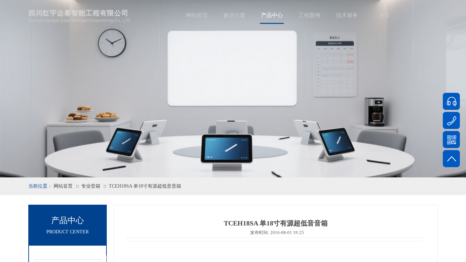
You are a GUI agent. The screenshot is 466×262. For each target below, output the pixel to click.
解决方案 (234, 15)
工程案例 (309, 15)
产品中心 (272, 15)
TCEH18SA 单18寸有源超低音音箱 (145, 186)
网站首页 (197, 15)
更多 (384, 15)
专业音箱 (90, 186)
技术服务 (347, 15)
